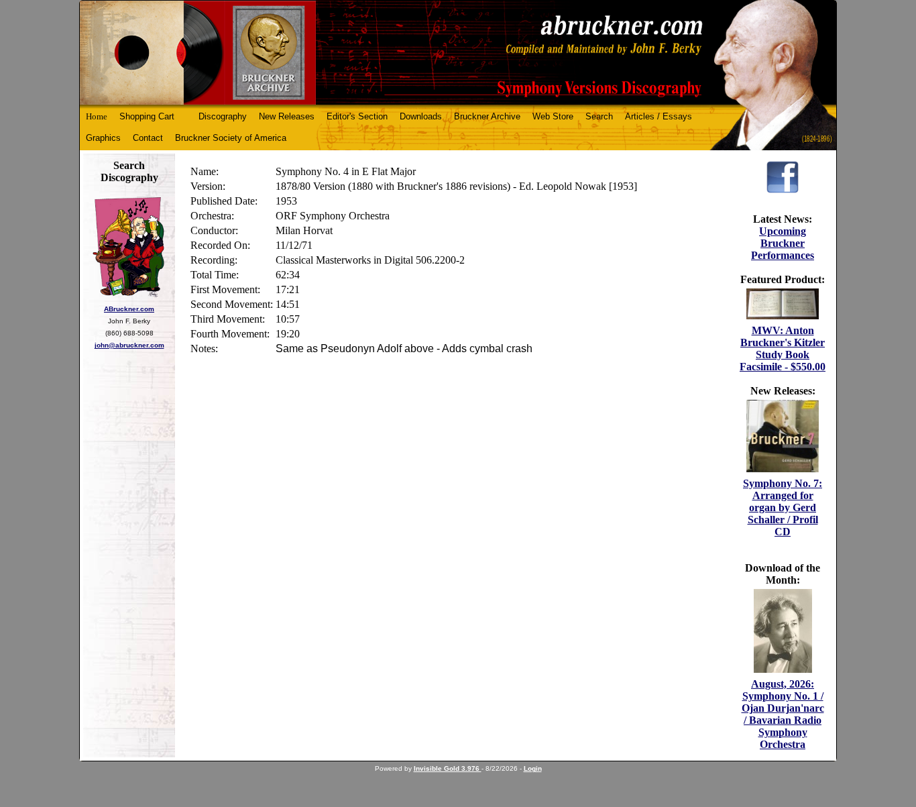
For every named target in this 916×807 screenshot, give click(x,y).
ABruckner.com (129, 309)
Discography (222, 116)
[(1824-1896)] (458, 53)
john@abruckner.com (129, 345)
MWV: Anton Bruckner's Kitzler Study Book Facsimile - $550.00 (782, 348)
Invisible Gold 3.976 (447, 768)
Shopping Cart (146, 116)
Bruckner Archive (487, 116)
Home (96, 116)
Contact (148, 138)
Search (599, 116)
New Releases (286, 116)
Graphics (103, 138)
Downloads (421, 116)
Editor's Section (357, 116)
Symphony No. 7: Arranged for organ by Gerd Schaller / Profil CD (782, 507)
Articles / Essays (658, 116)
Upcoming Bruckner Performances (782, 243)
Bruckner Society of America (230, 138)
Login (533, 768)
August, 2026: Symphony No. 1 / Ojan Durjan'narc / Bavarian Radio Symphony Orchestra (783, 714)
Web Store (552, 116)
